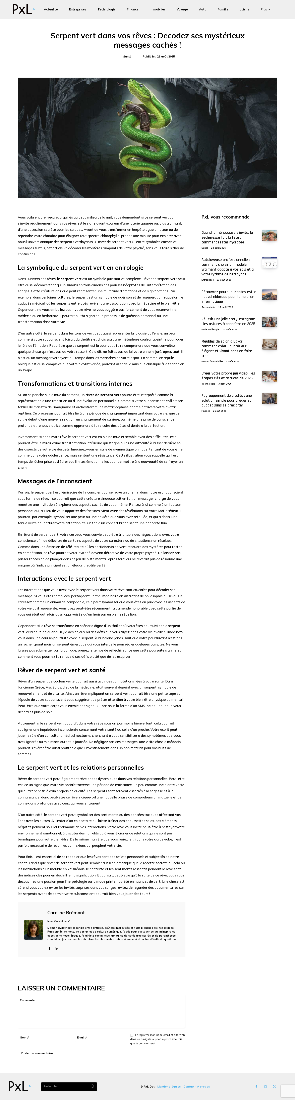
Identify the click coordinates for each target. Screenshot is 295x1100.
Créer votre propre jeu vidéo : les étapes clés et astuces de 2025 (228, 376)
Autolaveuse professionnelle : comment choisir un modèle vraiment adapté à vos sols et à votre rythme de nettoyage (227, 267)
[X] (274, 1086)
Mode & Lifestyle (210, 329)
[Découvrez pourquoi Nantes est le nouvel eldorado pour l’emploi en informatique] (269, 294)
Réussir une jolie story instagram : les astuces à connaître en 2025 (228, 321)
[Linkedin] (57, 948)
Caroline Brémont (66, 912)
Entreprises (207, 279)
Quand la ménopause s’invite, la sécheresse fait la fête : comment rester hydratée (227, 237)
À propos (203, 1086)
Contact (188, 1086)
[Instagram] (265, 1086)
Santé (127, 56)
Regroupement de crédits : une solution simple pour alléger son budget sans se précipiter (227, 400)
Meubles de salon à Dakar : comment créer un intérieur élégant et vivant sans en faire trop (226, 348)
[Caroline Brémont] (33, 930)
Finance (205, 410)
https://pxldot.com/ (58, 920)
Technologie (208, 307)
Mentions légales (169, 1086)
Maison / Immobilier (212, 361)
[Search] (92, 1086)
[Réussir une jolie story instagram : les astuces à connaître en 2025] (269, 322)
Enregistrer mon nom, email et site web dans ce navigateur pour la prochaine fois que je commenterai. (157, 1039)
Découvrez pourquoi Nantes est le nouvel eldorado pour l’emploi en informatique (228, 296)
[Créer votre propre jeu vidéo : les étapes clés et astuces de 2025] (269, 376)
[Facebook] (49, 948)
